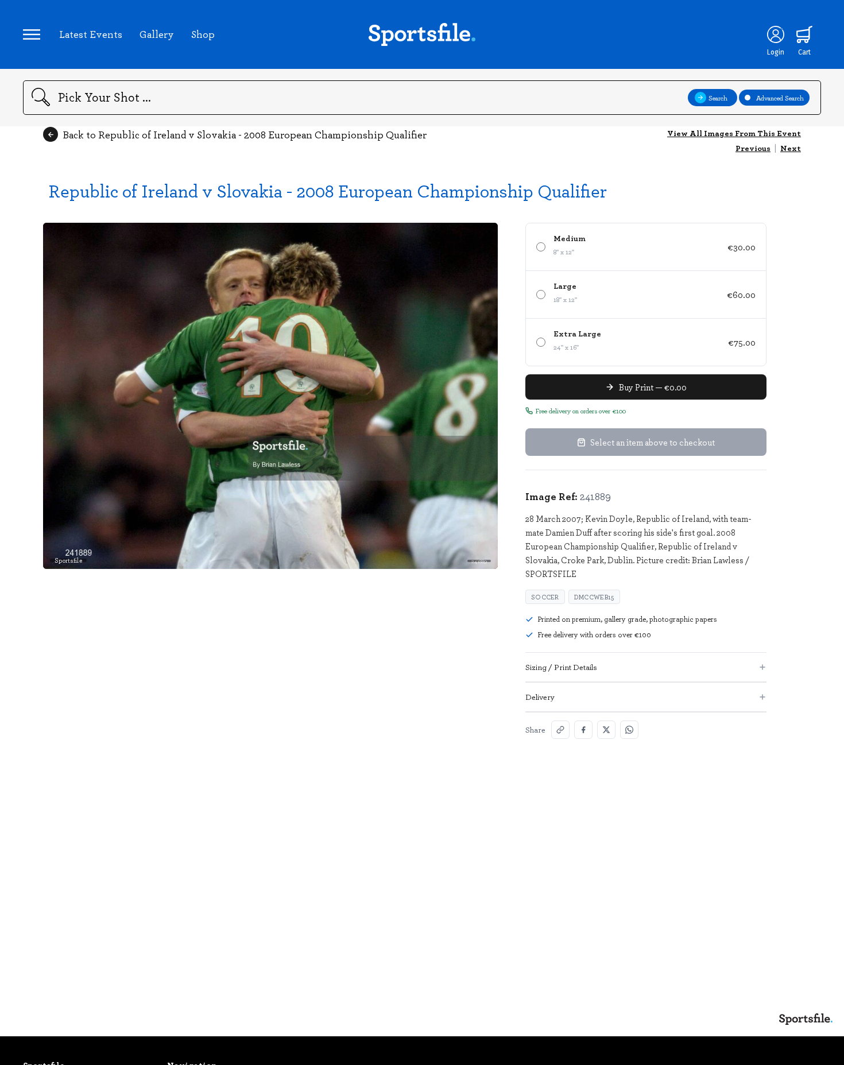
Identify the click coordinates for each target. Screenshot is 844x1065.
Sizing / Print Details (561, 666)
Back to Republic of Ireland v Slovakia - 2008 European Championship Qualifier (245, 134)
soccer (545, 596)
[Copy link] (560, 730)
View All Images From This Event (734, 133)
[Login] (775, 34)
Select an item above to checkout (652, 442)
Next (790, 148)
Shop (203, 34)
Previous (753, 148)
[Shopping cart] (804, 34)
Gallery (157, 34)
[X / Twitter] (606, 730)
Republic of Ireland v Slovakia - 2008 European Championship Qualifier (328, 190)
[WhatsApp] (629, 730)
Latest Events (90, 34)
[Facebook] (583, 730)
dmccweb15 (594, 596)
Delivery (540, 696)
